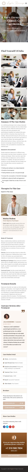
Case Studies (15, 28)
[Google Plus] (13, 427)
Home (8, 28)
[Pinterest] (10, 427)
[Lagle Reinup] (13, 3)
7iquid (11, 469)
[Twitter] (7, 427)
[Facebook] (4, 427)
